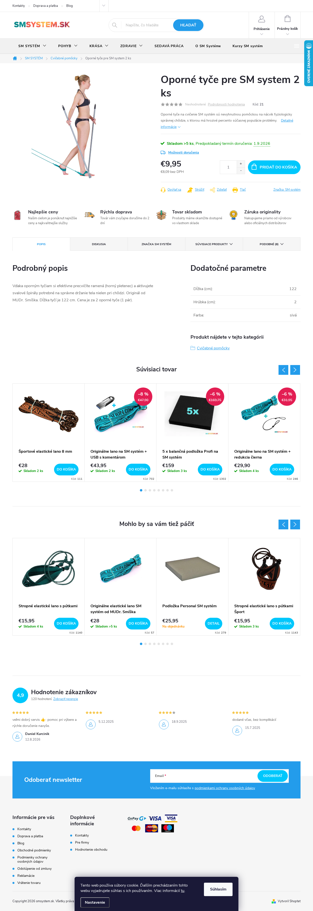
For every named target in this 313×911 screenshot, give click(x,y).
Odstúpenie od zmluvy (34, 868)
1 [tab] (141, 490)
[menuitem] (32, 46)
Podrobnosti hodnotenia (226, 105)
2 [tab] (145, 490)
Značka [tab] (156, 244)
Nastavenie (95, 902)
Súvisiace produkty (211, 244)
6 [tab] (163, 490)
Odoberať (272, 776)
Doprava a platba (45, 6)
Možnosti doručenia (183, 152)
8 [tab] (172, 490)
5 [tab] (158, 490)
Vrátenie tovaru (29, 882)
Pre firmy (82, 843)
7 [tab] (167, 490)
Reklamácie (25, 875)
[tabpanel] (49, 433)
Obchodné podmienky (34, 850)
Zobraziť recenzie (65, 699)
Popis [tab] (41, 244)
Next (295, 370)
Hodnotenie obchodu (91, 850)
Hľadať (188, 25)
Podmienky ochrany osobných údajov (32, 859)
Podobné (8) (269, 244)
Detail (214, 623)
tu (182, 890)
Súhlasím (218, 889)
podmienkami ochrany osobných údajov (225, 788)
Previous (283, 370)
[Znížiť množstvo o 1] (241, 170)
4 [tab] (154, 490)
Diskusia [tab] (99, 244)
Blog (69, 6)
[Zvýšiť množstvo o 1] (241, 164)
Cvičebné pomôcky (213, 348)
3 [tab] (150, 490)
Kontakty (18, 6)
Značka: (287, 190)
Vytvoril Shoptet (289, 901)
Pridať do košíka (278, 167)
